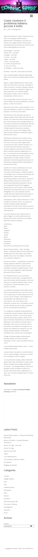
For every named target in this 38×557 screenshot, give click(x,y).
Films (5, 482)
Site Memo (7, 499)
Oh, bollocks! (7, 462)
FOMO (6, 454)
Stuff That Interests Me (11, 501)
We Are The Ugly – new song (12, 445)
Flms (5, 484)
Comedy (6, 476)
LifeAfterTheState (9, 487)
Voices (6, 513)
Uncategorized (16, 29)
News (5, 493)
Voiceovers (7, 510)
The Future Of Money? (10, 504)
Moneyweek (7, 490)
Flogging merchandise (10, 465)
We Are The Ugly (9, 448)
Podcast (6, 496)
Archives (6, 524)
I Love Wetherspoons (10, 456)
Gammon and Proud (10, 451)
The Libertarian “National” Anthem (14, 459)
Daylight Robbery (9, 479)
